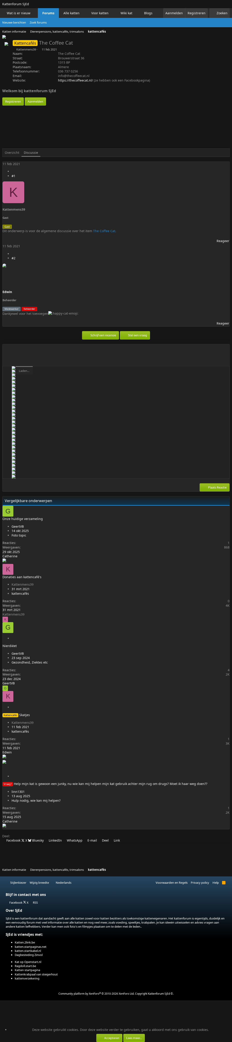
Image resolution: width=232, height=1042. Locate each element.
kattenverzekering (27, 978)
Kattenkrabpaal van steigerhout (36, 974)
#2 (13, 258)
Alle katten (71, 13)
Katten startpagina (27, 970)
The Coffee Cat (104, 231)
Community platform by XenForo (96, 994)
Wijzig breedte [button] (39, 883)
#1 (13, 176)
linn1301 (18, 791)
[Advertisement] (84, 116)
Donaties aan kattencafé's (21, 577)
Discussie (31, 152)
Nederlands (63, 883)
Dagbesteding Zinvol (29, 955)
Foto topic (19, 535)
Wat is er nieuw (18, 13)
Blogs (148, 13)
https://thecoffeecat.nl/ (75, 80)
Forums (48, 13)
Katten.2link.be (25, 942)
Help (216, 883)
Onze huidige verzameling (22, 519)
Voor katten (100, 13)
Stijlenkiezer (18, 883)
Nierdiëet (9, 646)
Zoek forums (38, 22)
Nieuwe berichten (14, 22)
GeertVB (18, 526)
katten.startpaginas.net (30, 947)
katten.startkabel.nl (28, 951)
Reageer (223, 241)
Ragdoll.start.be (25, 966)
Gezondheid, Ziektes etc (30, 662)
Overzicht (12, 152)
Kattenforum (15, 4)
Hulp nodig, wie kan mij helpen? (36, 800)
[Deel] (13, 171)
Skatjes (24, 715)
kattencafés (20, 593)
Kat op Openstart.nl (28, 962)
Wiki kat (126, 13)
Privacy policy (200, 883)
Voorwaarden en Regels (172, 883)
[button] (34, 13)
